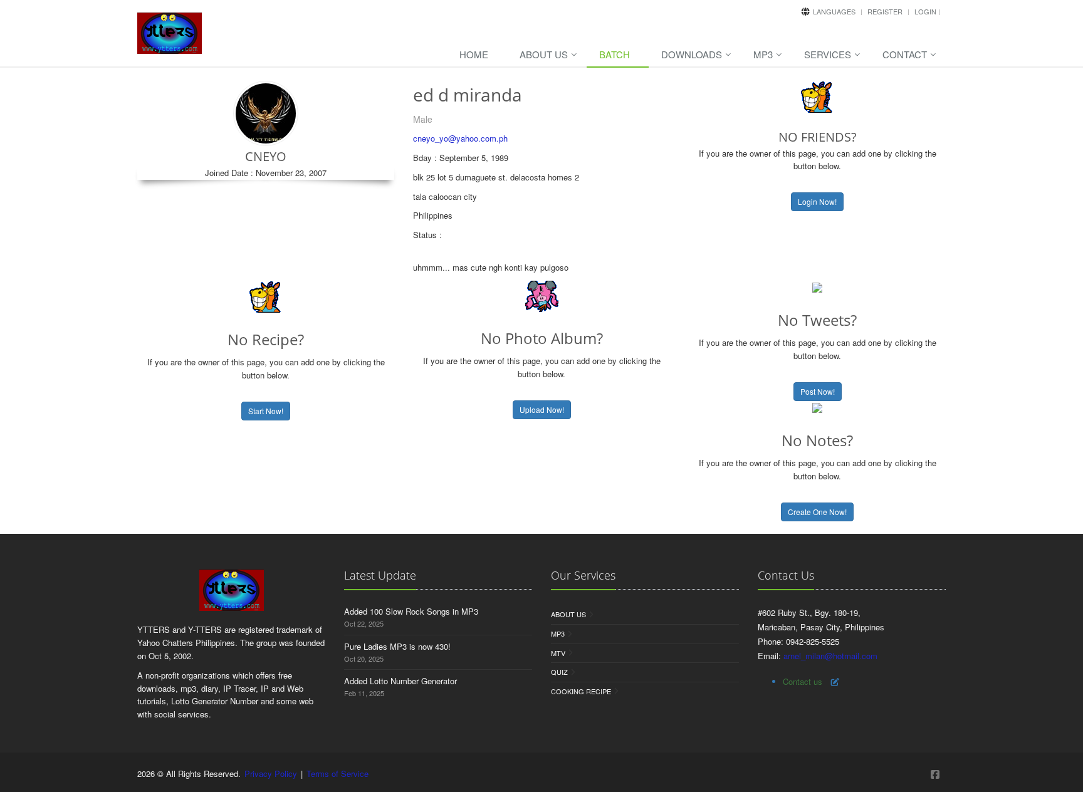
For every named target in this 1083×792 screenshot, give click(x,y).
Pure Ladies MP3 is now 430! (397, 646)
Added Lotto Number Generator (400, 681)
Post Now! (817, 391)
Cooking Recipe (581, 691)
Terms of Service (337, 773)
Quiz (559, 672)
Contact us (802, 681)
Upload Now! (542, 409)
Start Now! (265, 410)
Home (473, 54)
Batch (614, 54)
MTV (558, 653)
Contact (904, 54)
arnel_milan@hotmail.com (830, 656)
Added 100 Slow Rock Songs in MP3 (411, 611)
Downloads (691, 54)
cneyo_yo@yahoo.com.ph (460, 138)
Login (925, 11)
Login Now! (817, 201)
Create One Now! (817, 511)
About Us (544, 54)
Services (827, 54)
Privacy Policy (270, 773)
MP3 (763, 54)
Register (885, 11)
